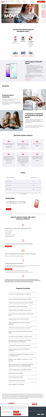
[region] (14, 410)
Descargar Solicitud (8, 246)
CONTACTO (42, 411)
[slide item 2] (22, 24)
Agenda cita (28, 79)
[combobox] (18, 206)
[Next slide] (42, 14)
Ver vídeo (15, 55)
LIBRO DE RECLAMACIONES (36, 411)
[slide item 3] (23, 24)
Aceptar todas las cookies (17, 414)
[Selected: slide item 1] (20, 24)
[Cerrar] (27, 405)
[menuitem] (10, 1)
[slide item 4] (25, 24)
